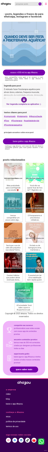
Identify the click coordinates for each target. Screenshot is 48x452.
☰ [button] (46, 3)
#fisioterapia (16, 121)
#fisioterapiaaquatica (13, 125)
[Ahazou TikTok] (27, 440)
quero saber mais (24, 369)
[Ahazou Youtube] (34, 440)
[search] (40, 3)
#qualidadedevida (31, 121)
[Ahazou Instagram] (8, 440)
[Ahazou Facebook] (14, 440)
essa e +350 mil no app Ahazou (24, 72)
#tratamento (22, 116)
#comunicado (10, 116)
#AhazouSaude (35, 116)
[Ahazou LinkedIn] (21, 440)
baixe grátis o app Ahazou (24, 141)
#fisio (6, 121)
